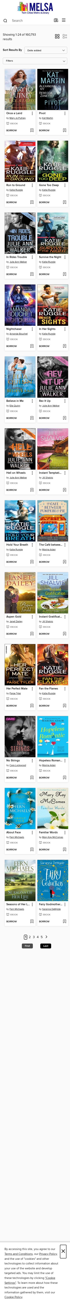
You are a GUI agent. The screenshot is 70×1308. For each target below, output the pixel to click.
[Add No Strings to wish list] (31, 777)
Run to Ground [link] (15, 185)
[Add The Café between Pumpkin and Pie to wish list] (64, 562)
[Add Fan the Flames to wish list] (64, 706)
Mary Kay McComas (52, 837)
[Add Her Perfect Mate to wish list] (31, 706)
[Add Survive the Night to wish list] (64, 274)
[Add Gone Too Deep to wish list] (64, 202)
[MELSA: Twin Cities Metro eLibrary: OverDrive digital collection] (35, 8)
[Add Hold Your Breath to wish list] (31, 562)
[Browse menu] (63, 20)
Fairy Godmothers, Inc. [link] (51, 904)
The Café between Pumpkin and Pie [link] (51, 545)
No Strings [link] (13, 760)
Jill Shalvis (47, 477)
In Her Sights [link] (47, 329)
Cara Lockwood (18, 765)
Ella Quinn (15, 405)
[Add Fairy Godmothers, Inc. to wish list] (64, 921)
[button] (57, 37)
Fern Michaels (17, 837)
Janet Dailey (16, 621)
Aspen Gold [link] (13, 617)
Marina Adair (49, 549)
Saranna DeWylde (51, 909)
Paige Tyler (15, 693)
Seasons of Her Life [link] (18, 904)
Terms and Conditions (18, 1254)
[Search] (5, 20)
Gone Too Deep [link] (49, 185)
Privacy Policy (48, 1254)
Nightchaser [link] (14, 329)
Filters (9, 61)
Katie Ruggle (16, 190)
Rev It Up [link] (45, 401)
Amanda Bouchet (19, 333)
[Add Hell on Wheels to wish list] (31, 490)
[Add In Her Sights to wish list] (64, 346)
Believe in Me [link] (15, 401)
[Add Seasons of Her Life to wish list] (31, 921)
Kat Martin (47, 118)
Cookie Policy (13, 1297)
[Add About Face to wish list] (31, 849)
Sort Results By (12, 50)
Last (45, 946)
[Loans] (56, 21)
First (27, 946)
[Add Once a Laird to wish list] (31, 130)
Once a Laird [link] (14, 113)
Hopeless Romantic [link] (51, 760)
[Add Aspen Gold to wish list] (31, 634)
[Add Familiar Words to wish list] (64, 849)
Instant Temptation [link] (51, 473)
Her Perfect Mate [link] (16, 688)
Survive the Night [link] (50, 257)
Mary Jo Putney (18, 118)
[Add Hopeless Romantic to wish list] (64, 777)
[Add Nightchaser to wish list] (31, 346)
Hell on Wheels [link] (16, 473)
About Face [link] (13, 832)
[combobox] (27, 20)
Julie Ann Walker (18, 261)
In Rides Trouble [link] (16, 257)
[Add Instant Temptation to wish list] (64, 490)
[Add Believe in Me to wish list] (31, 418)
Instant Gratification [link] (51, 617)
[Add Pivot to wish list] (64, 130)
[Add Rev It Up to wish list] (64, 418)
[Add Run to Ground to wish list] (31, 202)
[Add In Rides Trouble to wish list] (31, 274)
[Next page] (46, 937)
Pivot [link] (42, 113)
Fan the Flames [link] (48, 688)
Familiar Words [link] (48, 832)
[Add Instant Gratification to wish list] (64, 634)
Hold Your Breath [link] (17, 545)
